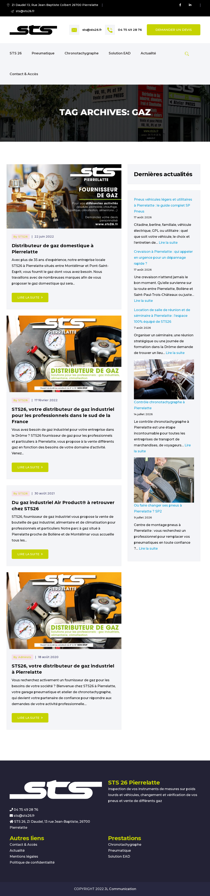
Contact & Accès (24, 74)
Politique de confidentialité (32, 862)
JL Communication (120, 889)
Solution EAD (120, 53)
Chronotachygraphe (82, 53)
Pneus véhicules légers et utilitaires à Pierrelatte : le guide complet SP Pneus (163, 205)
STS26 (23, 236)
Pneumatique (43, 53)
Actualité (148, 53)
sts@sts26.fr (92, 30)
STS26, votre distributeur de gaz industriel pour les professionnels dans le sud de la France (63, 415)
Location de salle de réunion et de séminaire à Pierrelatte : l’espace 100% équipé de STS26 (162, 316)
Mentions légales (24, 856)
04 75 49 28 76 (130, 30)
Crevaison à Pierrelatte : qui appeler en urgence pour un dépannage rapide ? (163, 257)
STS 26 (16, 53)
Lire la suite (28, 297)
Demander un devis (173, 30)
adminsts (24, 657)
